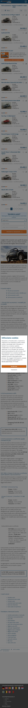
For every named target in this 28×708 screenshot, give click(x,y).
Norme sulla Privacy (7, 361)
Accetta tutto (14, 366)
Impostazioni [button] (14, 369)
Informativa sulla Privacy (13, 359)
